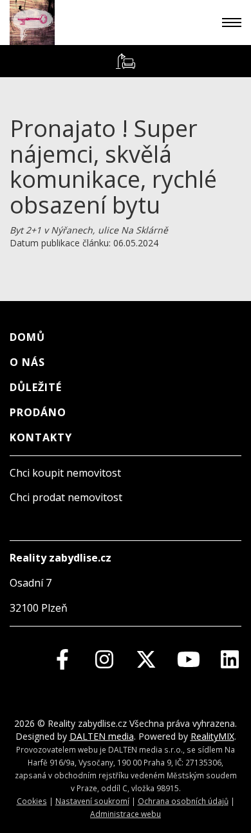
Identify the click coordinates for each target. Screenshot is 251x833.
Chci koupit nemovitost (65, 473)
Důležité (36, 387)
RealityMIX (212, 736)
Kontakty (41, 437)
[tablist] (125, 61)
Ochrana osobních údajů (183, 801)
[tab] (125, 61)
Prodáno (38, 412)
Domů (27, 337)
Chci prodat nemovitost (66, 497)
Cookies (32, 801)
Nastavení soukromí (92, 801)
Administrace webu (125, 814)
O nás (27, 362)
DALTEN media (102, 736)
